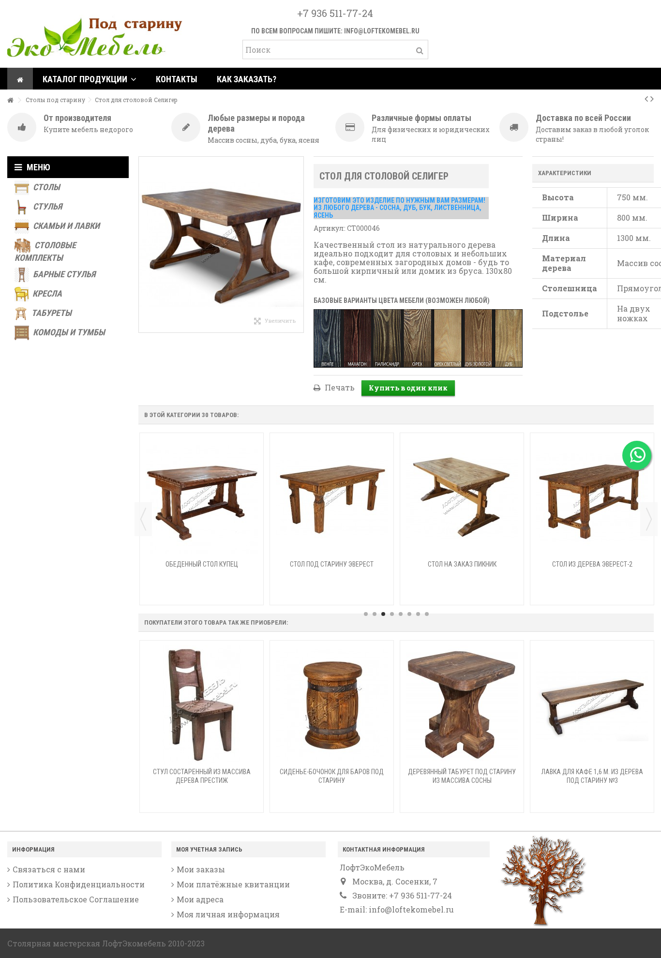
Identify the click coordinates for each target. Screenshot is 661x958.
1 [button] (366, 614)
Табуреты (51, 313)
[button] (89, 79)
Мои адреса (200, 899)
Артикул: (330, 228)
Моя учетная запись (209, 849)
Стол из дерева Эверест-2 (592, 564)
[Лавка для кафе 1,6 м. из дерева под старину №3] (592, 705)
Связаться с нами (49, 869)
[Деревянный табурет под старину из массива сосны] (462, 705)
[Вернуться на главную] (10, 100)
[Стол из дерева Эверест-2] (592, 497)
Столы (45, 187)
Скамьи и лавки (65, 226)
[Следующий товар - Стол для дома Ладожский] (652, 98)
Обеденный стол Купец (201, 564)
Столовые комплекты (45, 251)
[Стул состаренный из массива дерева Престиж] (201, 705)
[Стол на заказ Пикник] (462, 497)
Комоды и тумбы (68, 332)
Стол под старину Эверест (332, 564)
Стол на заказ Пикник (462, 564)
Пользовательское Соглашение (76, 899)
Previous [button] (143, 519)
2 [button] (374, 614)
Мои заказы (201, 869)
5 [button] (401, 614)
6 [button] (409, 614)
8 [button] (427, 614)
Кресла (46, 293)
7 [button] (418, 614)
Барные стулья (63, 274)
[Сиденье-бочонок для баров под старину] (331, 705)
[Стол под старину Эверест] (331, 497)
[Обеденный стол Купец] (201, 497)
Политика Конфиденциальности (79, 884)
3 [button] (383, 614)
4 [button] (392, 614)
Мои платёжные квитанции (233, 884)
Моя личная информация (228, 914)
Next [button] (649, 519)
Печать (339, 387)
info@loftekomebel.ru (382, 31)
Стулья (46, 206)
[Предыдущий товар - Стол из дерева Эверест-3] (646, 98)
